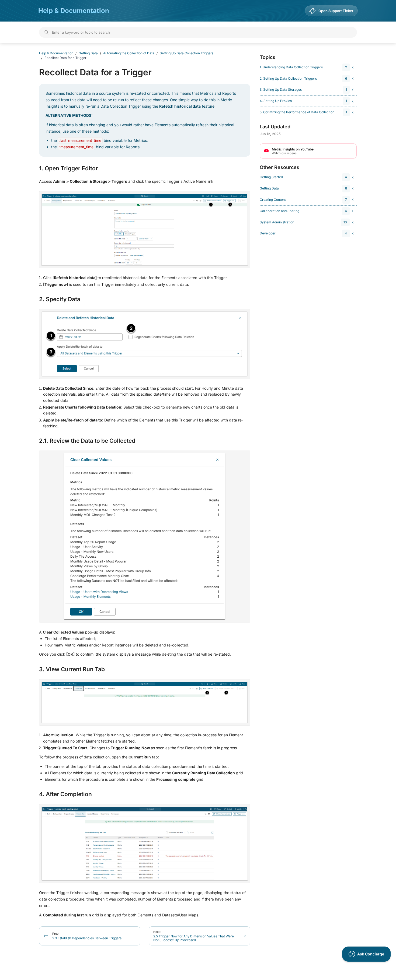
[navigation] (307, 67)
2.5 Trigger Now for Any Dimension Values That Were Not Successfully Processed (193, 936)
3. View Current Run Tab (72, 669)
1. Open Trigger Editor (68, 168)
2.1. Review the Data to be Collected (87, 441)
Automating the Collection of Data (128, 53)
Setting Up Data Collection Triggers (186, 53)
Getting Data (88, 53)
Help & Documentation (73, 11)
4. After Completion (65, 794)
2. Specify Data (59, 299)
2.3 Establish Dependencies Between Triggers (86, 936)
